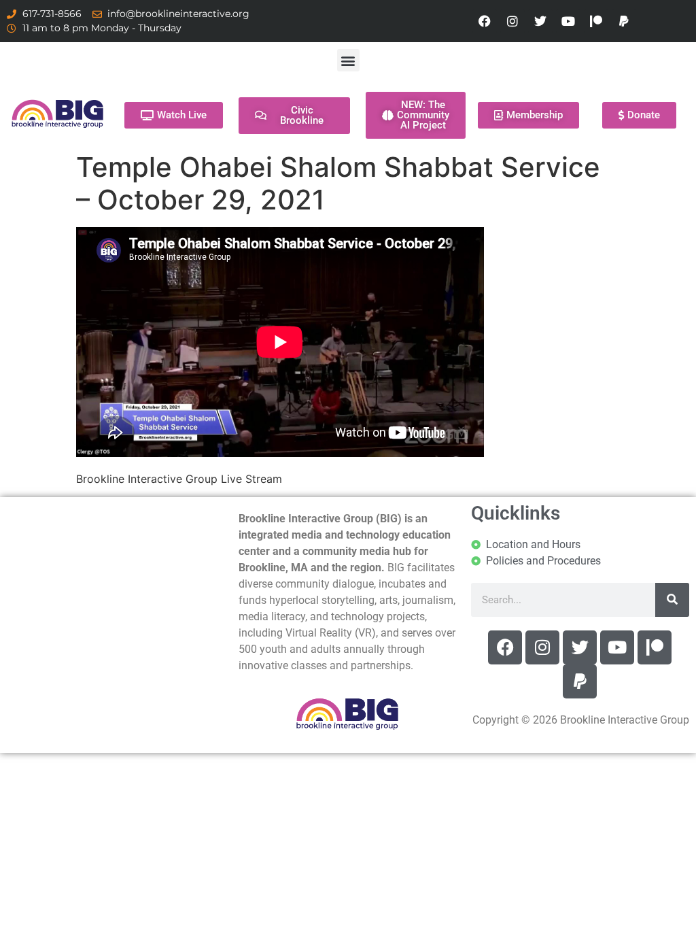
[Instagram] (512, 21)
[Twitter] (540, 21)
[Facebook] (484, 21)
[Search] (672, 600)
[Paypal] (624, 21)
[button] (348, 60)
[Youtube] (568, 21)
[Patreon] (596, 21)
